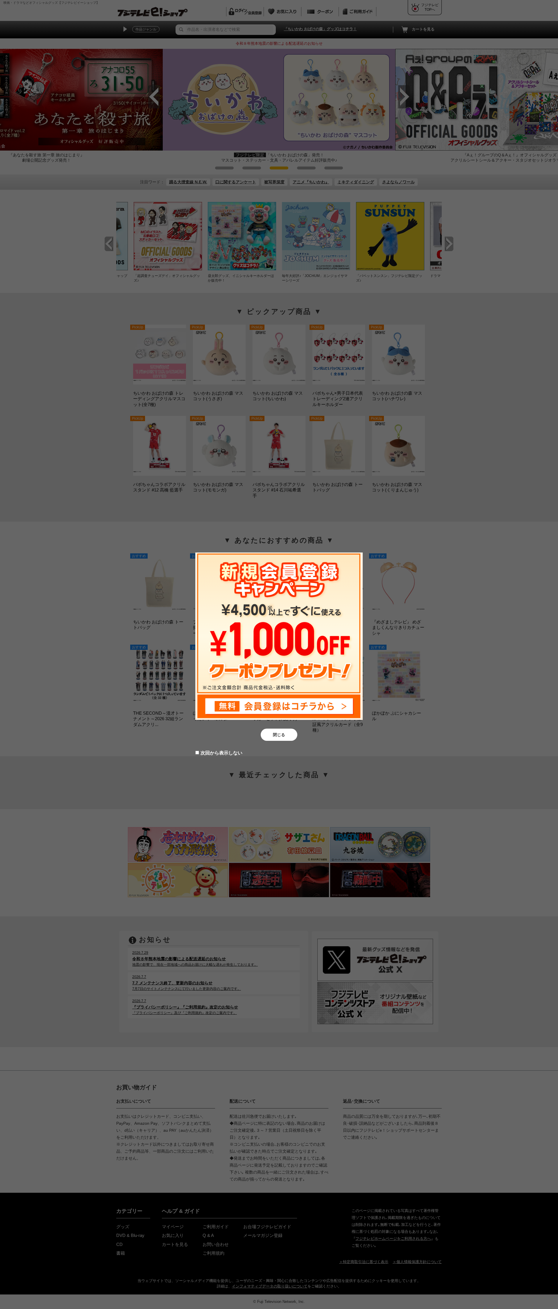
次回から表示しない (221, 752)
